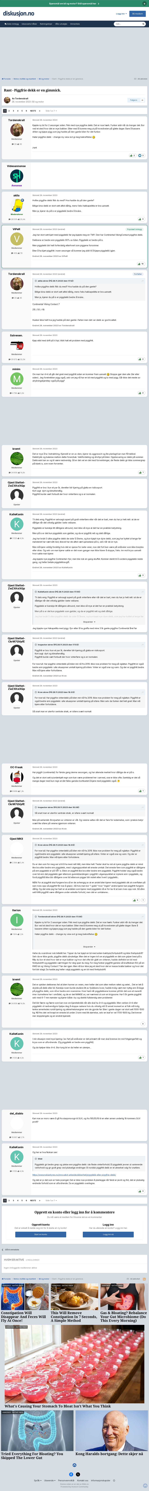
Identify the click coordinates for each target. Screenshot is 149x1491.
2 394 (15, 862)
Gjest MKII (16, 838)
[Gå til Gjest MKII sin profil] (16, 848)
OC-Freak (16, 767)
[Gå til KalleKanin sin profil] (16, 524)
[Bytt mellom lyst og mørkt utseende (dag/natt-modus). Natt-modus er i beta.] (114, 1480)
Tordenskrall (21, 98)
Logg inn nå (108, 1234)
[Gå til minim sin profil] (16, 378)
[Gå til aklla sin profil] (16, 205)
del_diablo (16, 1113)
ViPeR (16, 229)
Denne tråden (132, 24)
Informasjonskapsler (100, 1480)
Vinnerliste (75, 24)
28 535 (14, 219)
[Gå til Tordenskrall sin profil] (7, 100)
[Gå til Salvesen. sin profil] (16, 345)
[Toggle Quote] (36, 281)
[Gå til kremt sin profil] (16, 458)
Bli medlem (137, 14)
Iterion (16, 910)
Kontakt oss (82, 1480)
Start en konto (40, 1234)
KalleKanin (16, 514)
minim (16, 369)
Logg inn (121, 14)
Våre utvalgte (61, 24)
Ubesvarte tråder (29, 24)
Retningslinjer (46, 24)
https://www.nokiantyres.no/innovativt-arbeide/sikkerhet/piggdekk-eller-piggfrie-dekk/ (74, 1175)
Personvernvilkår (66, 1480)
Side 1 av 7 (51, 111)
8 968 (15, 791)
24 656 (14, 472)
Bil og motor (38, 101)
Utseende (49, 1480)
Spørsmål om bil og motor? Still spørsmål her (72, 3)
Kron (40, 692)
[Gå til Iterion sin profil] (16, 920)
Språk (37, 1480)
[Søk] (143, 24)
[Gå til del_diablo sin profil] (16, 1123)
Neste (33, 111)
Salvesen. (16, 335)
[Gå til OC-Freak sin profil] (16, 777)
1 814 (14, 934)
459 (15, 253)
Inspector (42, 644)
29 (15, 144)
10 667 (14, 1137)
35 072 (14, 359)
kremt (16, 448)
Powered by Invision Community (74, 1487)
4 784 (15, 393)
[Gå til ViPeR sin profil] (16, 238)
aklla (16, 195)
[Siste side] (40, 111)
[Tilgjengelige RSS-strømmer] (144, 1279)
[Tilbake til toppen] (74, 1465)
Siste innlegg (13, 24)
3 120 (14, 538)
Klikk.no (85, 1484)
